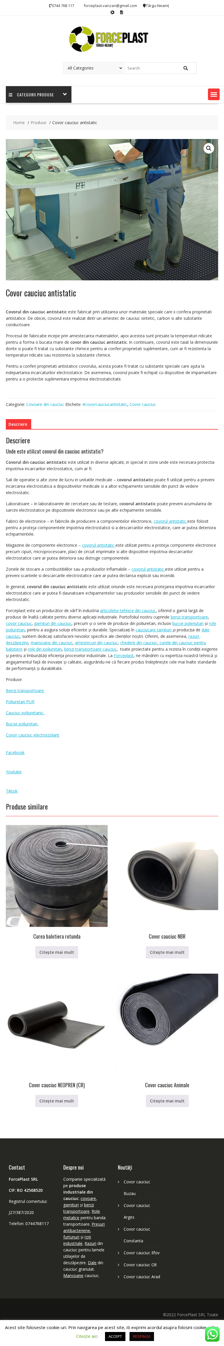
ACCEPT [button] (115, 1336)
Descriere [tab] (17, 424)
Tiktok (12, 791)
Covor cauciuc (143, 404)
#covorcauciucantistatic (105, 404)
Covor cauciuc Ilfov (142, 1252)
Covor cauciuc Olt (140, 1264)
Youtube (14, 771)
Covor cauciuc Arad (142, 1276)
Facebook (15, 752)
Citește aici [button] (87, 1336)
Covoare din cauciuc (45, 404)
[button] (214, 94)
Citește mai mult (56, 952)
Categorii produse (35, 94)
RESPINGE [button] (141, 1336)
